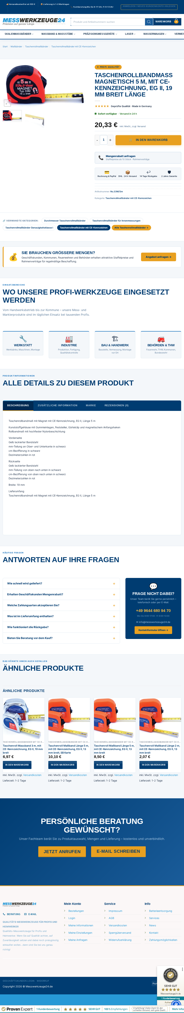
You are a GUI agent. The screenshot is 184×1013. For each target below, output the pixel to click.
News (152, 925)
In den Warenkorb (152, 139)
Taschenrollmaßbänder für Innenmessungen (116, 220)
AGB (111, 918)
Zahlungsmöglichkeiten (163, 939)
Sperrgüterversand (120, 932)
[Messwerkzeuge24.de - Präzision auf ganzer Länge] (34, 21)
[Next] (83, 86)
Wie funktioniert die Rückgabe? (28, 627)
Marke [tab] (91, 405)
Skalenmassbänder (18, 34)
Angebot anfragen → (158, 256)
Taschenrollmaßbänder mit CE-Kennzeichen (73, 46)
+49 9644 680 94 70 (153, 610)
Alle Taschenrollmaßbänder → (131, 227)
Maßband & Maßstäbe (57, 34)
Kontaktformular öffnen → (153, 630)
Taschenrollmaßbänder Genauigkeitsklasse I (29, 227)
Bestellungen (76, 910)
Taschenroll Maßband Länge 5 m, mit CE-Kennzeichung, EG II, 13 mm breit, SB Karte (68, 749)
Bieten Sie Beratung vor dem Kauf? (29, 638)
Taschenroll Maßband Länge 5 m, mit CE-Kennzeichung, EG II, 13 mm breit (114, 749)
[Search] (149, 21)
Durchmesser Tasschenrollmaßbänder (65, 220)
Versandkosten (32, 774)
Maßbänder (16, 46)
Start (5, 46)
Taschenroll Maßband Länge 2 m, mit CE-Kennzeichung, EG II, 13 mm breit (159, 749)
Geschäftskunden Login (18, 981)
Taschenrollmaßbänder (36, 46)
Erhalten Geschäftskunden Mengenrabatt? (35, 594)
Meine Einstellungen (80, 932)
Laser (129, 34)
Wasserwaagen (153, 34)
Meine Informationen (80, 925)
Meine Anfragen (77, 939)
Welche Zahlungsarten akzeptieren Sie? (33, 605)
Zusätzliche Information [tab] (57, 405)
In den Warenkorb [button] (17, 765)
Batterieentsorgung (160, 910)
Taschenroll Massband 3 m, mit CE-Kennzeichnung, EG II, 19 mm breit (23, 749)
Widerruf (43, 981)
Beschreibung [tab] (18, 405)
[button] (149, 7)
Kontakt (153, 932)
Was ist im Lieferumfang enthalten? (30, 616)
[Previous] (9, 86)
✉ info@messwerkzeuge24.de (153, 622)
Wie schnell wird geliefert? (24, 583)
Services (154, 918)
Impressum (115, 910)
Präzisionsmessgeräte (99, 34)
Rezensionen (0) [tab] (117, 405)
